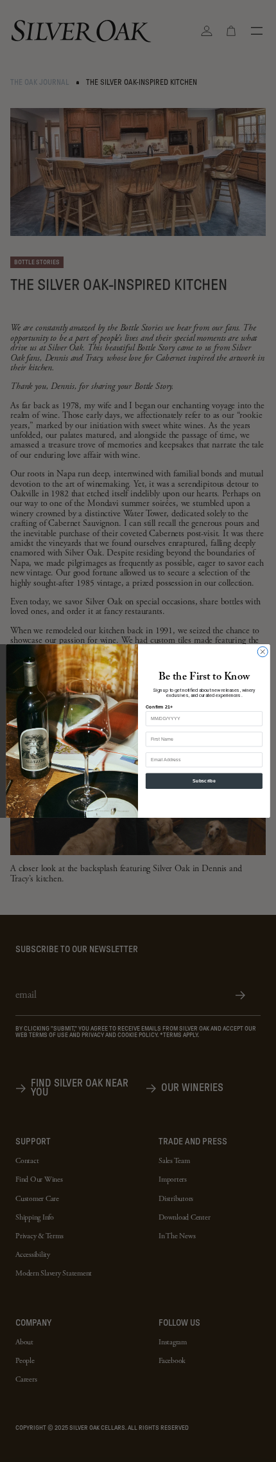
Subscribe (204, 781)
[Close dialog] (262, 652)
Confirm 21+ (159, 706)
